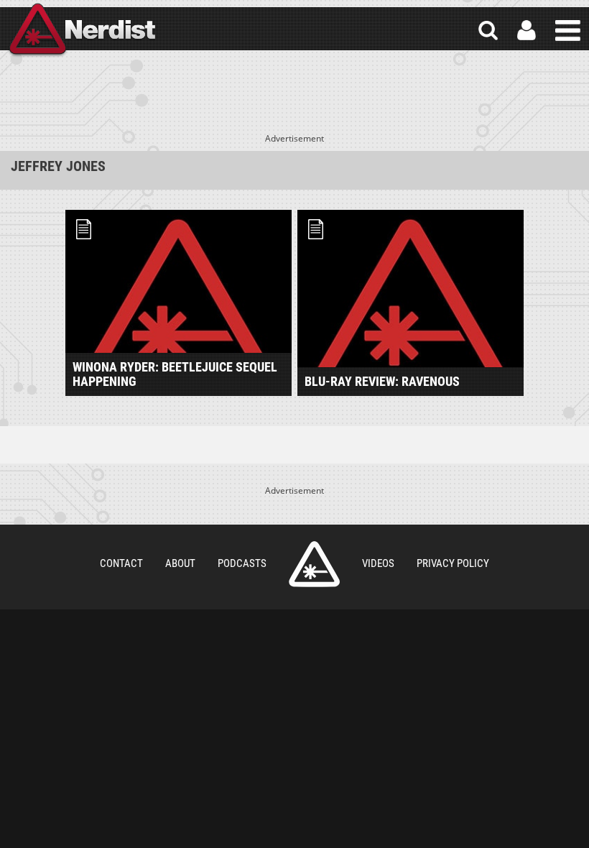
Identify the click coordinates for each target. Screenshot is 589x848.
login (526, 30)
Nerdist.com (314, 564)
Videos (378, 563)
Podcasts (242, 563)
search (488, 30)
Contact (121, 563)
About (180, 563)
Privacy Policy (453, 563)
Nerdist (81, 30)
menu (567, 30)
